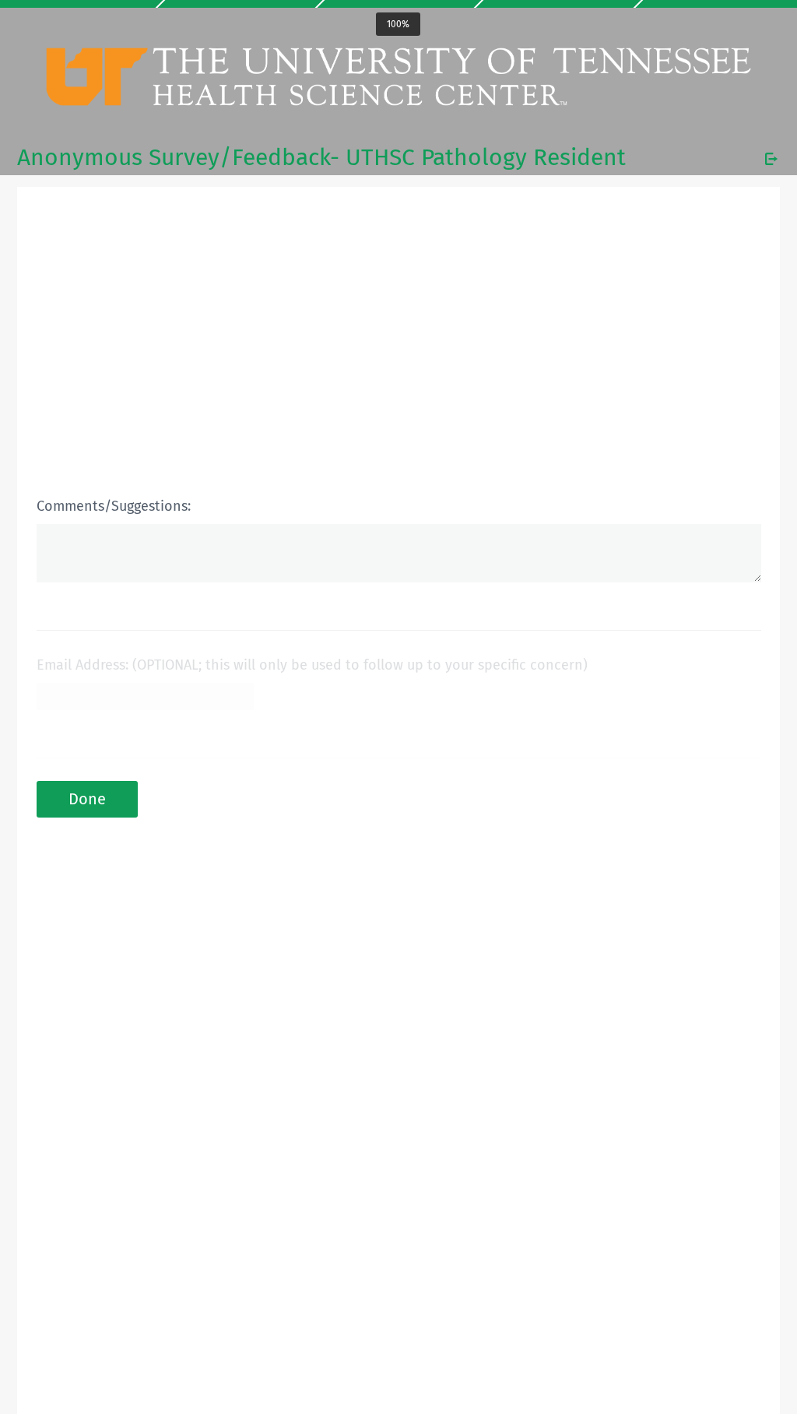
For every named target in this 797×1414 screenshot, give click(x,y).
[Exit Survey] (771, 159)
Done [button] (87, 799)
